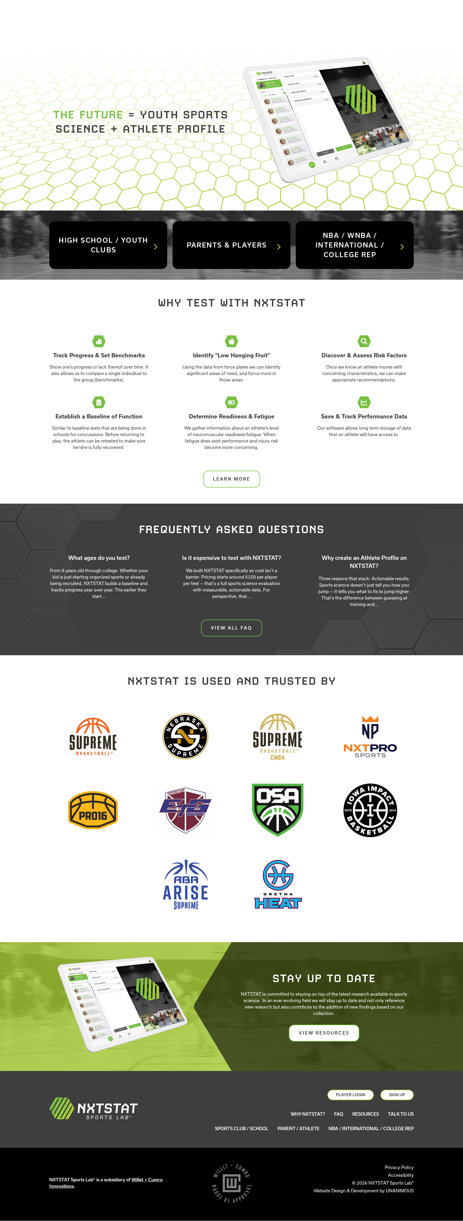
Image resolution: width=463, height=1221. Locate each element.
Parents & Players (227, 245)
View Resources (324, 1033)
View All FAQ (231, 628)
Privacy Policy (399, 1167)
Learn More (231, 479)
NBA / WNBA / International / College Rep (350, 245)
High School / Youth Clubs (103, 245)
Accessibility (401, 1175)
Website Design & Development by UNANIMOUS (364, 1190)
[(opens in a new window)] (92, 737)
